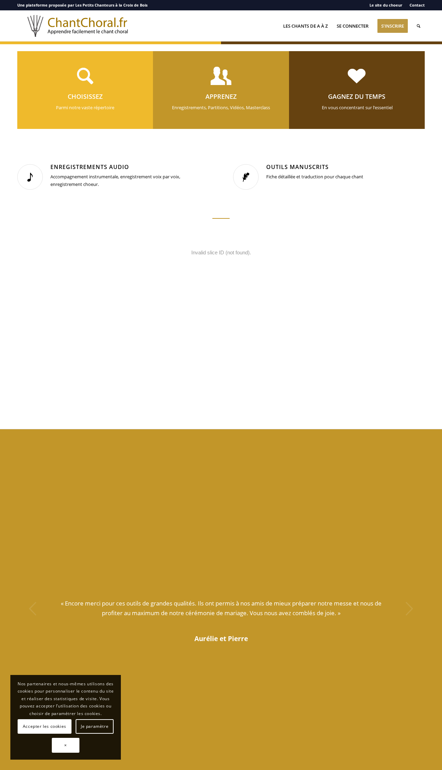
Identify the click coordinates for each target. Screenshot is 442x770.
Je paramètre (94, 726)
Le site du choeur (385, 5)
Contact (417, 5)
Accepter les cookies (44, 726)
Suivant (409, 608)
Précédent (32, 608)
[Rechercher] (418, 25)
